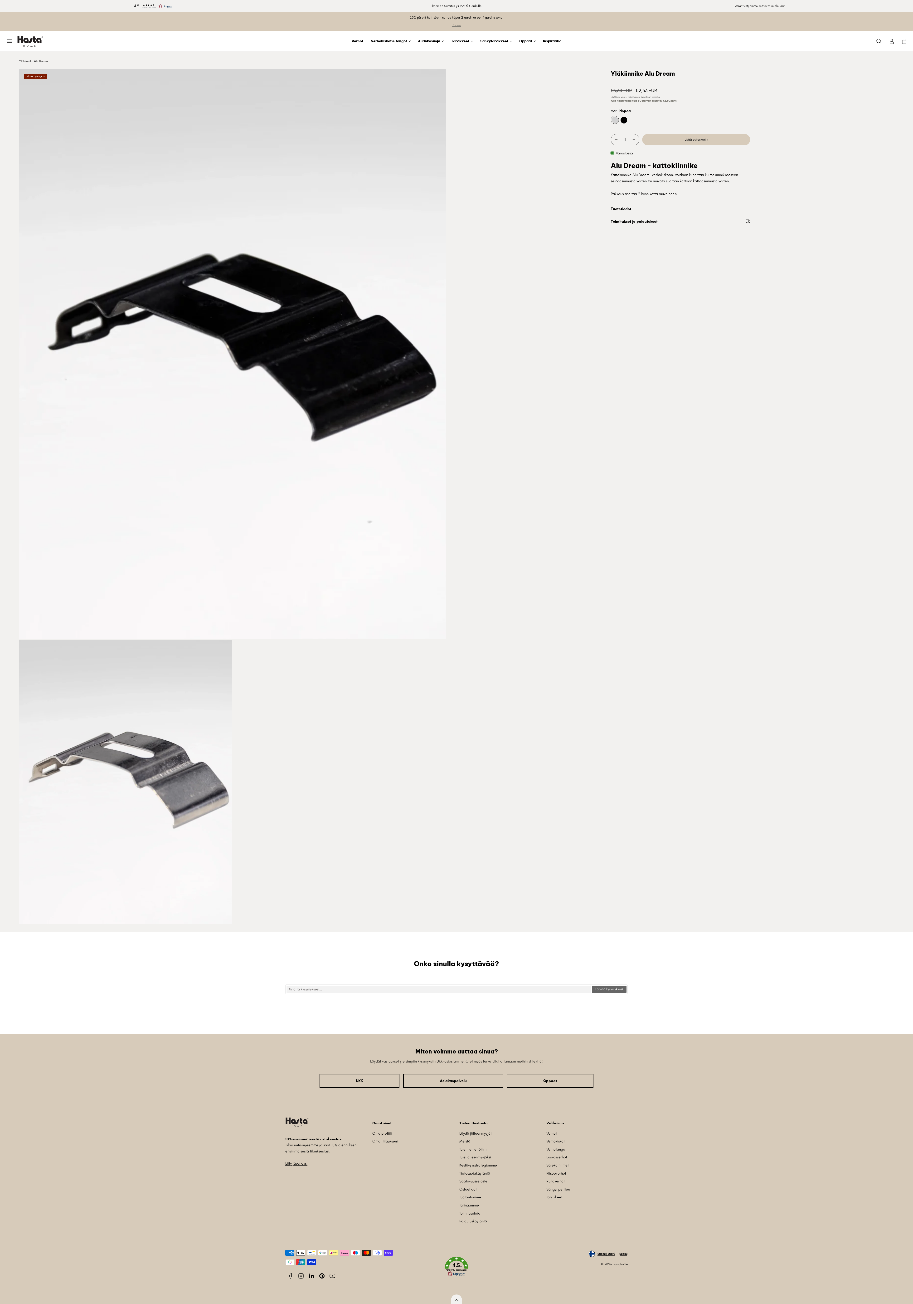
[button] (152, 6)
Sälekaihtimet (557, 1165)
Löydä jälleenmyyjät (475, 1133)
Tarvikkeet (460, 41)
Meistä (464, 1141)
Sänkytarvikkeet (494, 41)
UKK (359, 1080)
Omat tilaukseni (385, 1141)
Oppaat (525, 41)
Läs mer (456, 25)
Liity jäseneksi (296, 1163)
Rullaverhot (555, 1181)
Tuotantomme (470, 1197)
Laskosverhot (556, 1157)
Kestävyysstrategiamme (478, 1165)
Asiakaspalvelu (453, 1080)
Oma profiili (382, 1133)
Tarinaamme (469, 1205)
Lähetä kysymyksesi (609, 989)
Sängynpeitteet (558, 1189)
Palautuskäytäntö (473, 1221)
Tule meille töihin (472, 1149)
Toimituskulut (634, 96)
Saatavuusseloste (473, 1181)
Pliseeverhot (556, 1173)
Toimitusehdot (470, 1213)
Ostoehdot (468, 1189)
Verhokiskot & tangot (389, 41)
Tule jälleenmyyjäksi (475, 1157)
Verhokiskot (555, 1141)
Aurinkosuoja (429, 41)
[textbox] (439, 989)
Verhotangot (556, 1149)
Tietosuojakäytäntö (474, 1173)
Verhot (357, 41)
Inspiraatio (552, 41)
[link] (891, 41)
